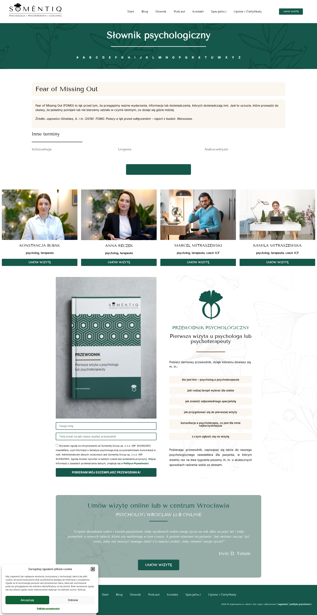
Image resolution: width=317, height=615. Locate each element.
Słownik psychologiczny (158, 35)
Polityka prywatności (48, 608)
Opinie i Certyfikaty (248, 11)
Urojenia (124, 149)
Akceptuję (27, 600)
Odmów (73, 600)
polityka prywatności (300, 604)
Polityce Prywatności (136, 463)
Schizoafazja (42, 149)
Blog (144, 11)
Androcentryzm (216, 149)
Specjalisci (218, 11)
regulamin (283, 604)
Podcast (179, 11)
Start (130, 11)
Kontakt (198, 11)
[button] (93, 569)
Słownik (160, 11)
